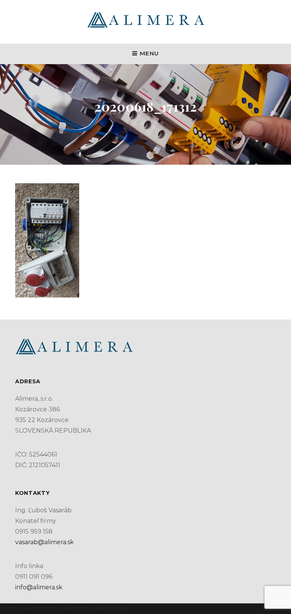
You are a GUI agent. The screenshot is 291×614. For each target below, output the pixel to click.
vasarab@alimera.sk (44, 542)
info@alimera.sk (39, 587)
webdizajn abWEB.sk (92, 608)
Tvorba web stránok (30, 608)
